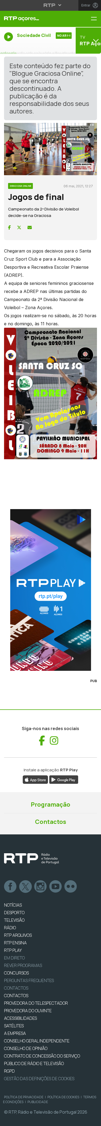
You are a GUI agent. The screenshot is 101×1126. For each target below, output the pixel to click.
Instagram (40, 886)
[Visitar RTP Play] (50, 590)
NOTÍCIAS (13, 905)
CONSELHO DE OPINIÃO (25, 1048)
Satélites (14, 1026)
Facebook (10, 886)
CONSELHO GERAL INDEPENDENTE (36, 1041)
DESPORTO (14, 913)
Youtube (55, 886)
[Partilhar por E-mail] (29, 227)
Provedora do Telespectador (36, 1003)
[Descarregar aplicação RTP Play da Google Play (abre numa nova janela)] (63, 779)
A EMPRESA (15, 1033)
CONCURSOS (16, 973)
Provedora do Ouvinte (28, 1011)
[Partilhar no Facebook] (9, 227)
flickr (70, 886)
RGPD (9, 1071)
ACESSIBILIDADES (20, 1018)
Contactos (50, 822)
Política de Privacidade (23, 1097)
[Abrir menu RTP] (50, 5)
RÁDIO (10, 928)
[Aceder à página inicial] (33, 19)
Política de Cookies (63, 1097)
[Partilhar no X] (19, 227)
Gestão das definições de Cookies (39, 1079)
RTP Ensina (15, 943)
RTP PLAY (13, 950)
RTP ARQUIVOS (18, 935)
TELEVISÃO (14, 920)
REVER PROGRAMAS (23, 965)
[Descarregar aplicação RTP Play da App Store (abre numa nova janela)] (35, 779)
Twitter (25, 886)
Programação (50, 804)
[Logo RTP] (31, 858)
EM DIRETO (14, 958)
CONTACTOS (16, 996)
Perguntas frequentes (29, 980)
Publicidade (37, 1102)
